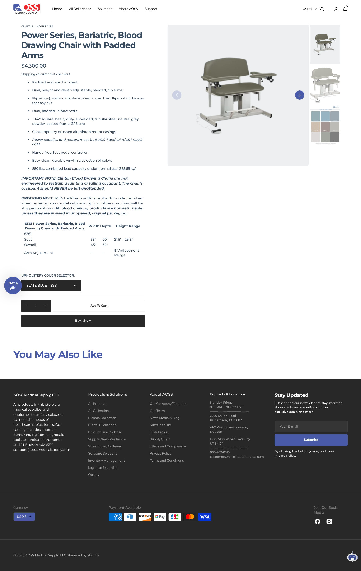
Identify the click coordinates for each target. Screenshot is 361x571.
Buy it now (83, 320)
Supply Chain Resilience (107, 439)
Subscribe (311, 440)
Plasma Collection (102, 418)
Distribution (159, 432)
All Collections (99, 411)
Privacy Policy (160, 453)
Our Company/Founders (168, 403)
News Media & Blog (164, 418)
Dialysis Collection (102, 425)
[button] (322, 9)
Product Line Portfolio (105, 432)
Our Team (157, 411)
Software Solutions (102, 453)
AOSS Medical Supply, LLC (45, 555)
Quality (93, 475)
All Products (97, 403)
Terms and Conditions (167, 460)
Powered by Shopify (83, 555)
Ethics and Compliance (168, 446)
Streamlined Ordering (105, 446)
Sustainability (160, 425)
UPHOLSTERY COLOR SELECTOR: (48, 275)
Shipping (28, 74)
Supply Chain (160, 439)
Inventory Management (106, 460)
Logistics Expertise (102, 467)
